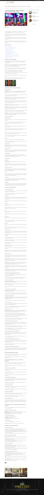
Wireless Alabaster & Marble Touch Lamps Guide (8, 475)
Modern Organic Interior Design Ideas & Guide (16, 475)
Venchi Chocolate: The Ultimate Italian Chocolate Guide (23, 475)
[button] (38, 6)
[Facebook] (36, 0)
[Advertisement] (28, 2)
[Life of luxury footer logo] (22, 485)
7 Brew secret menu (15, 190)
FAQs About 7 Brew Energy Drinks (9, 57)
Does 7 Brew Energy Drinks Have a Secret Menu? (10, 47)
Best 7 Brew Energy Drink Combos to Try (9, 51)
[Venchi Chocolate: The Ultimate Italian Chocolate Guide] (23, 472)
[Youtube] (38, 0)
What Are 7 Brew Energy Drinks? (8, 46)
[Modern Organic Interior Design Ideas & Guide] (16, 472)
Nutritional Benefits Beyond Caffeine (9, 53)
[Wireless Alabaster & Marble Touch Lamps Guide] (8, 472)
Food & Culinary (34, 19)
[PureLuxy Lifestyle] (10, 2)
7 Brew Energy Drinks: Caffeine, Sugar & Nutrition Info (11, 52)
